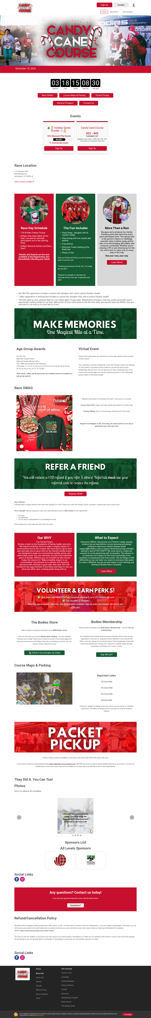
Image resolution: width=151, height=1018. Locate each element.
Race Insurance (42, 994)
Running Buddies (67, 981)
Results (39, 986)
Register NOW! (75, 494)
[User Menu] (134, 5)
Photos (39, 982)
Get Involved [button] (127, 12)
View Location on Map (23, 182)
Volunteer (65, 977)
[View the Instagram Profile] (22, 879)
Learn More (106, 571)
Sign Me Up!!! (106, 654)
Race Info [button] (114, 12)
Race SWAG (47, 95)
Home (104, 12)
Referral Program (65, 103)
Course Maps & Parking (74, 95)
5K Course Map (106, 681)
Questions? (75, 905)
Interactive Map (106, 700)
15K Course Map (107, 694)
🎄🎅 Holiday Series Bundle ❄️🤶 (59, 129)
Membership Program (69, 998)
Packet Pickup (102, 95)
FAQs (38, 998)
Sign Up (104, 5)
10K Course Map (107, 688)
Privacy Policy (40, 1015)
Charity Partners (67, 985)
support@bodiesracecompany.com (62, 764)
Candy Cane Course (92, 127)
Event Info (40, 978)
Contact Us (89, 103)
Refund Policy (41, 990)
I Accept (127, 1014)
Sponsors (65, 994)
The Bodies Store (68, 1006)
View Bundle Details (60, 143)
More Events (66, 1002)
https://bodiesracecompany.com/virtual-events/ (37, 931)
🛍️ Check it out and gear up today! (44, 652)
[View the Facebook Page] (16, 879)
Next (133, 817)
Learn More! (117, 262)
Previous (20, 817)
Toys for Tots (66, 973)
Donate (121, 5)
